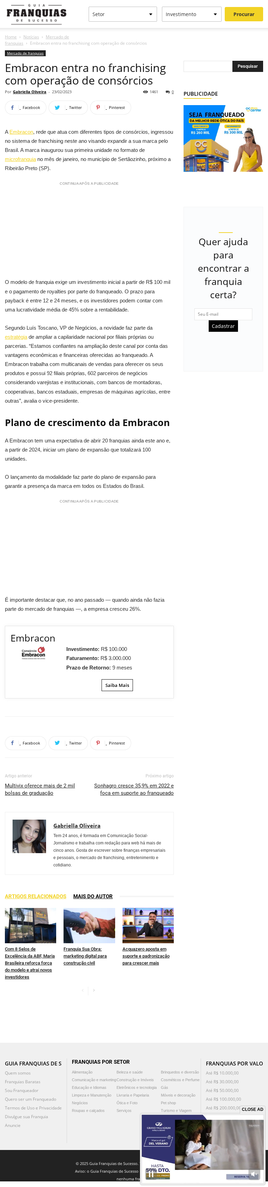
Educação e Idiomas (89, 1087)
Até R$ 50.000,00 (222, 1090)
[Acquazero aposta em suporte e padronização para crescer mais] (148, 925)
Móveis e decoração (178, 1095)
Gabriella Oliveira (29, 91)
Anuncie (13, 1125)
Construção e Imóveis (135, 1080)
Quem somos (18, 1073)
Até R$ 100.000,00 (223, 1099)
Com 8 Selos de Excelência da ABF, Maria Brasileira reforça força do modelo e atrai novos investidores (30, 963)
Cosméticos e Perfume (180, 1080)
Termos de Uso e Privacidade (33, 1108)
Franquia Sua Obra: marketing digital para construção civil (85, 956)
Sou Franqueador (21, 1090)
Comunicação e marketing (94, 1080)
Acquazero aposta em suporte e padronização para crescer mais (146, 956)
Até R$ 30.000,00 (222, 1082)
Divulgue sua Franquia (26, 1117)
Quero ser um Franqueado (30, 1099)
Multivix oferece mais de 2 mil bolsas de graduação (40, 789)
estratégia (16, 337)
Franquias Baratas (22, 1082)
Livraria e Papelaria (133, 1095)
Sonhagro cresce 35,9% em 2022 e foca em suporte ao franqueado (134, 789)
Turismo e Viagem (176, 1110)
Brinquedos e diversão (180, 1072)
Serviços (124, 1110)
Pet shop (168, 1103)
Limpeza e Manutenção (91, 1095)
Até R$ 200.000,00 (223, 1108)
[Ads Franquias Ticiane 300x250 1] (223, 137)
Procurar (243, 14)
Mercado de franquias (25, 53)
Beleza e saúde (130, 1072)
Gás (164, 1087)
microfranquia (20, 159)
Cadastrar (223, 326)
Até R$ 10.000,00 (222, 1073)
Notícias (31, 37)
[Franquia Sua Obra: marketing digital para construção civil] (89, 925)
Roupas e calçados (88, 1110)
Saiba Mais (117, 685)
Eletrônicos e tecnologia (137, 1087)
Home (11, 37)
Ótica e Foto (127, 1103)
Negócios (80, 1103)
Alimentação (82, 1072)
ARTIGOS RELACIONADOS (35, 896)
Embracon (21, 132)
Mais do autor (93, 896)
